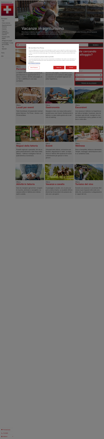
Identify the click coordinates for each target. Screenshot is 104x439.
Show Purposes (34, 67)
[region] (52, 58)
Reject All (59, 67)
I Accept (71, 67)
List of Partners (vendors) (34, 63)
